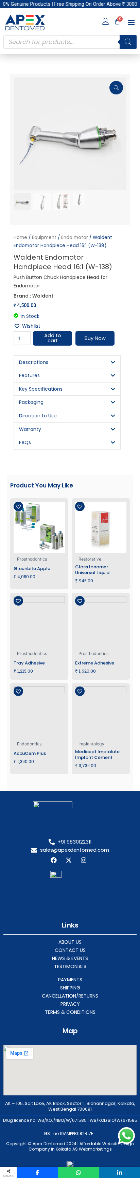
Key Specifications (41, 389)
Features (29, 375)
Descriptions (33, 362)
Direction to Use (38, 415)
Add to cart (52, 338)
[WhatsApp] (78, 1172)
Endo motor (74, 237)
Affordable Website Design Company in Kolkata (81, 1146)
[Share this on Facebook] (37, 1172)
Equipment (44, 237)
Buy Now (95, 338)
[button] (131, 22)
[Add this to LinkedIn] (119, 1172)
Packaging (31, 402)
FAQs (25, 442)
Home (20, 237)
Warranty (30, 429)
